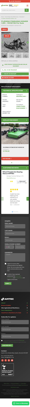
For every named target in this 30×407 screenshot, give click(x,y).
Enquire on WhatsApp (10, 74)
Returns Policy (6, 383)
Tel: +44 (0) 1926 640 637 (7, 355)
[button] (28, 42)
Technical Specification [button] (13, 91)
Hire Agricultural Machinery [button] (10, 308)
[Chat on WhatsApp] (20, 403)
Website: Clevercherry (15, 396)
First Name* (9, 223)
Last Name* (9, 230)
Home (2, 16)
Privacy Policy (19, 277)
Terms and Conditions (15, 383)
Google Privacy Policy (22, 385)
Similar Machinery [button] (10, 120)
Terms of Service (14, 387)
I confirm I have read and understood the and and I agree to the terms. (16, 276)
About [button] (3, 303)
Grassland (22, 16)
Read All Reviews (11, 178)
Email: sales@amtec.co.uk (7, 357)
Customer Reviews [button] (11, 168)
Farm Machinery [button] (6, 310)
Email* (7, 237)
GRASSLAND (21, 96)
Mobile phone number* (13, 244)
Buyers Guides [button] (6, 305)
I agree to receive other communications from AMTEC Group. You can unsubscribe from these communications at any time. (15, 267)
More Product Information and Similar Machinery (15, 65)
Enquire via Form (9, 77)
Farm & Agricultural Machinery (11, 16)
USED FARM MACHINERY (21, 107)
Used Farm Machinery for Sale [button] (11, 312)
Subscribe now (6, 345)
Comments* (9, 252)
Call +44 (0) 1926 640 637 (10, 70)
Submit (7, 283)
